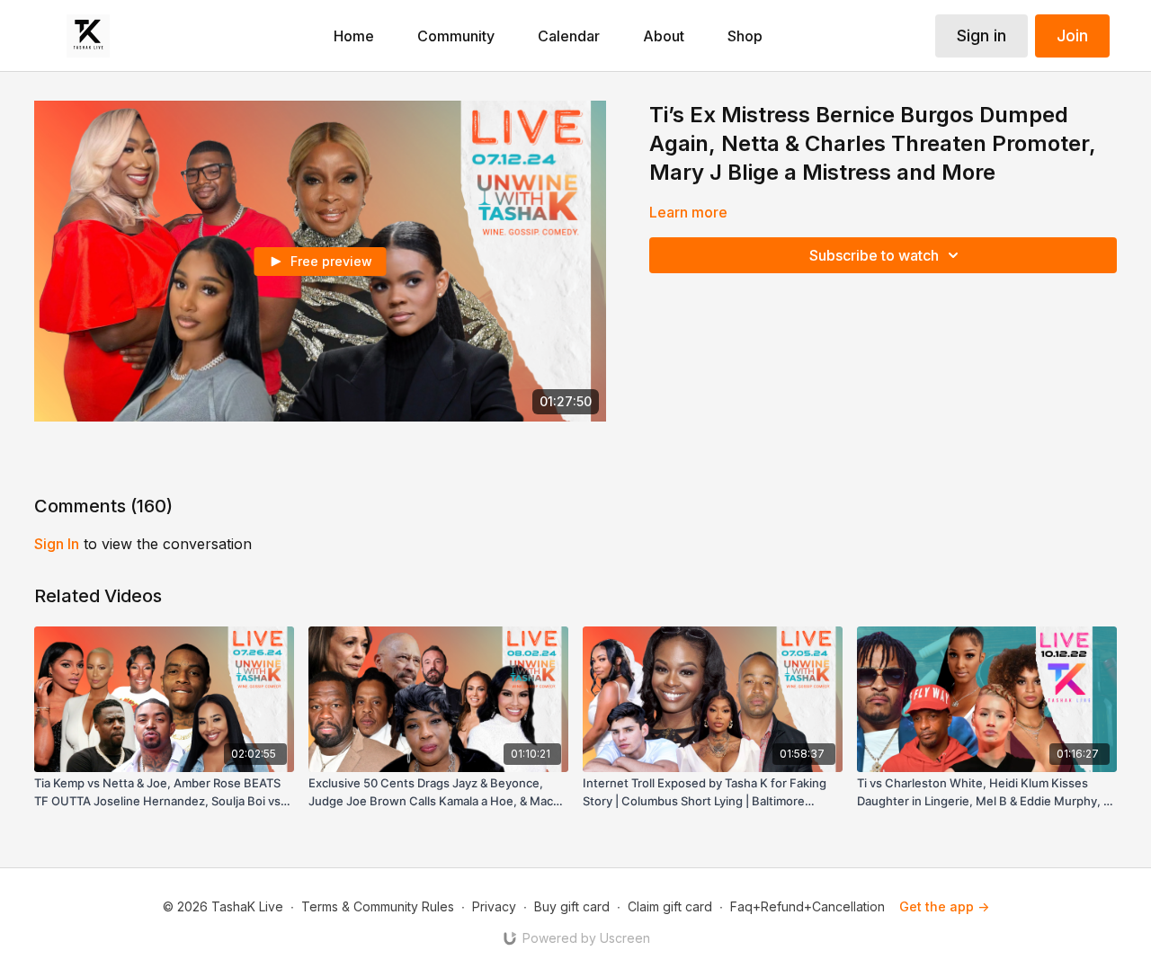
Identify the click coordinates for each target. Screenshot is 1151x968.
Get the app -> (944, 906)
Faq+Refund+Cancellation (807, 906)
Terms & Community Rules (377, 906)
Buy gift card (572, 906)
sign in (56, 544)
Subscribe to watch (874, 255)
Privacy (494, 906)
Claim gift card (670, 906)
